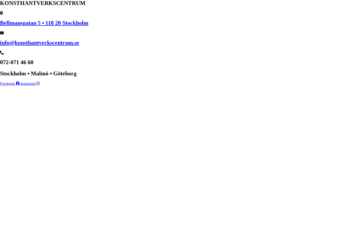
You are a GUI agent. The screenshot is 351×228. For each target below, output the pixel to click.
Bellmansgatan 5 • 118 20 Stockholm (44, 23)
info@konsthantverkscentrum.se (39, 43)
